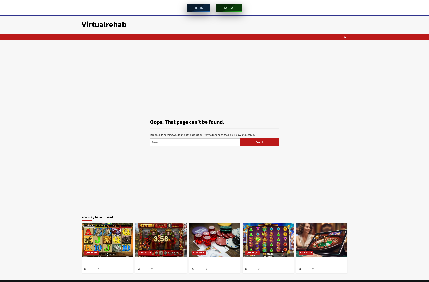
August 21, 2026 (106, 269)
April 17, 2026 (320, 269)
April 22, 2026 (266, 269)
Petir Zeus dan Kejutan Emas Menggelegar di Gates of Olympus (264, 263)
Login (198, 7)
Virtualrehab (104, 24)
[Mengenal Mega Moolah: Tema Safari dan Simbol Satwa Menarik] (107, 240)
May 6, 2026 (159, 269)
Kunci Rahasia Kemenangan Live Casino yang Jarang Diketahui (214, 263)
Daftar (229, 7)
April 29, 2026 (213, 269)
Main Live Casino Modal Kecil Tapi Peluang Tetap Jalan (317, 263)
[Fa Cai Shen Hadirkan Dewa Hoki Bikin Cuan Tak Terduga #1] (161, 240)
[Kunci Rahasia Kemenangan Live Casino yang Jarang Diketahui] (214, 240)
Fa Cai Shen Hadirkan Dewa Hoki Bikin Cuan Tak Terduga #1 (159, 263)
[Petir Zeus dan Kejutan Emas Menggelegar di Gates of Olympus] (268, 240)
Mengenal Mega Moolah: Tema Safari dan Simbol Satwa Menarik (106, 263)
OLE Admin (91, 269)
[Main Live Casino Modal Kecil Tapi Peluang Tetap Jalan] (321, 240)
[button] (345, 37)
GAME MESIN (91, 252)
